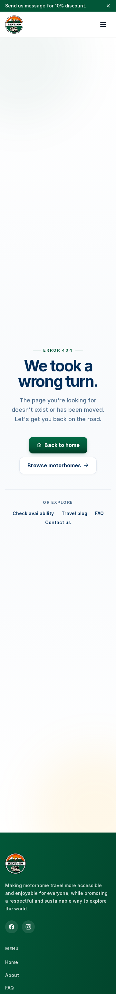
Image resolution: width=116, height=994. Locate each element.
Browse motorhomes (54, 465)
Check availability (33, 513)
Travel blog (74, 513)
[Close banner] (108, 5)
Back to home (62, 445)
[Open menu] (103, 24)
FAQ (99, 513)
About (12, 975)
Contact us (58, 522)
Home (11, 962)
